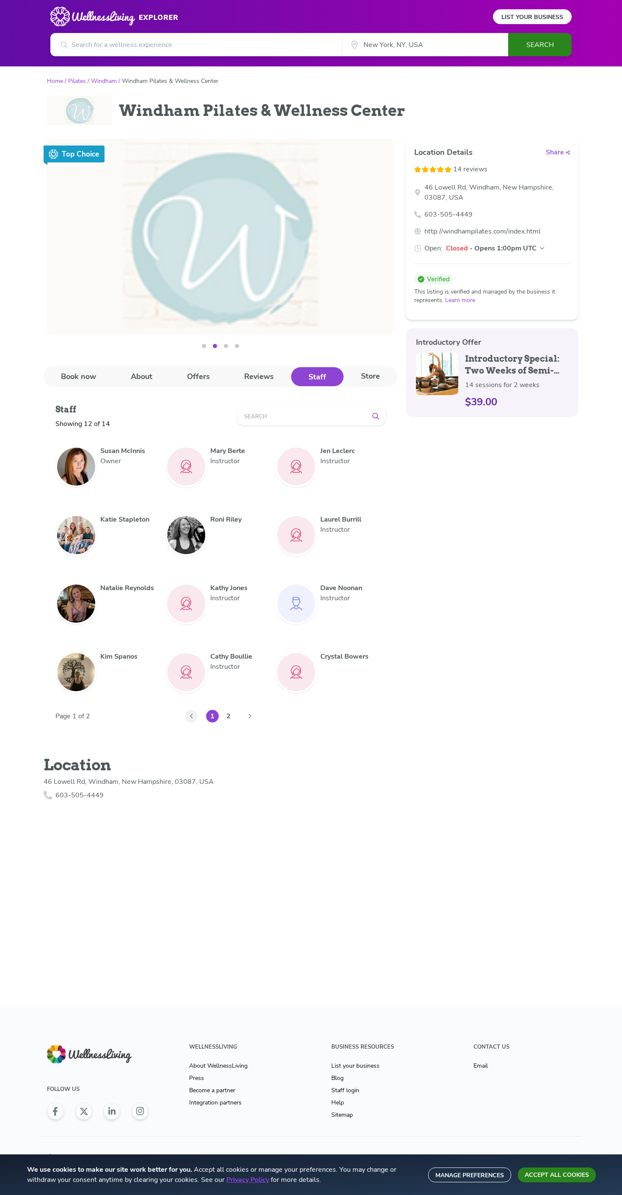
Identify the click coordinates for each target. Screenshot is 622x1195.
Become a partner (212, 1090)
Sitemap (342, 1115)
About (141, 376)
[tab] (78, 376)
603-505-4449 (448, 214)
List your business (355, 1066)
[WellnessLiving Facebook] (55, 1111)
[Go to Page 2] (249, 716)
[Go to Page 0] (191, 716)
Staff (317, 377)
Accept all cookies (557, 1175)
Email (480, 1066)
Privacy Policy (247, 1179)
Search (540, 44)
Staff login (345, 1090)
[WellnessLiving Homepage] (98, 1054)
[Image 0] (204, 346)
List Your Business (532, 17)
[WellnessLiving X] (83, 1111)
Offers (198, 376)
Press (196, 1078)
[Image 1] (215, 346)
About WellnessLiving (218, 1066)
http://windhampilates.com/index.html (482, 231)
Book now (78, 376)
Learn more (460, 300)
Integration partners (215, 1103)
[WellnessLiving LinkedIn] (111, 1111)
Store (370, 376)
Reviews (259, 376)
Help (337, 1103)
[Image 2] (226, 346)
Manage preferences (469, 1175)
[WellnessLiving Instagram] (140, 1111)
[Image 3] (237, 346)
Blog (337, 1078)
